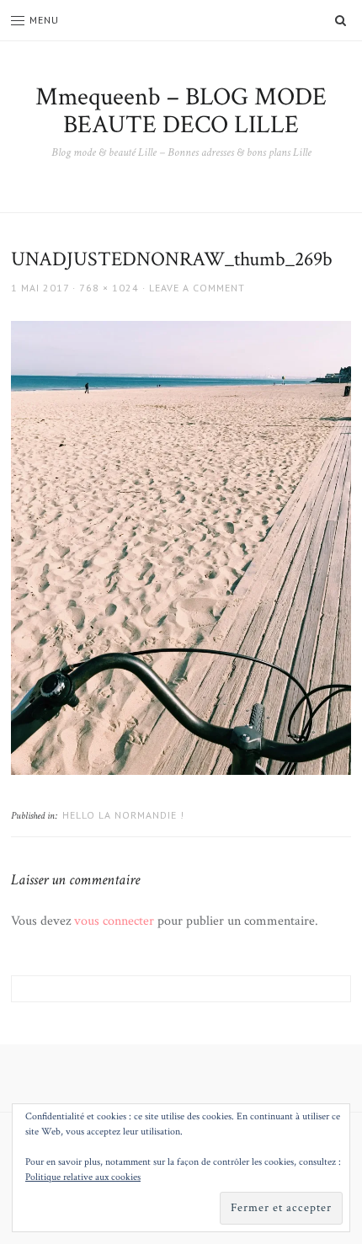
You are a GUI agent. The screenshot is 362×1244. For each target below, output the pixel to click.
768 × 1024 (109, 287)
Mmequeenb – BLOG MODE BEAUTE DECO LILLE (181, 111)
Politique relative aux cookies (83, 1177)
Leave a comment (197, 287)
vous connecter (114, 921)
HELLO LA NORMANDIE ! (123, 815)
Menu (44, 19)
